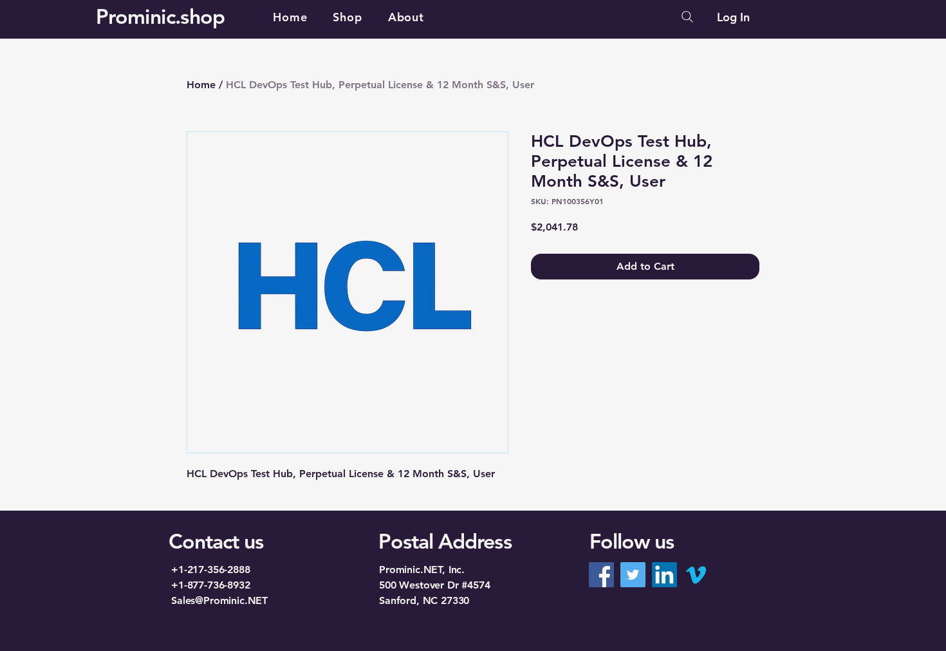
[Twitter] (632, 574)
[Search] (687, 16)
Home (201, 85)
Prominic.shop (160, 16)
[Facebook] (601, 574)
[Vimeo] (696, 574)
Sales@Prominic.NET (219, 600)
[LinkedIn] (664, 574)
